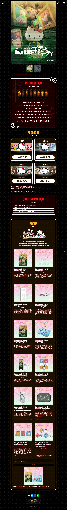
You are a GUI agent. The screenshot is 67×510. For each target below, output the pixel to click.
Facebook (61, 3)
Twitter (58, 3)
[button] (23, 404)
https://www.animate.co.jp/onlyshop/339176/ (26, 211)
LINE (64, 3)
